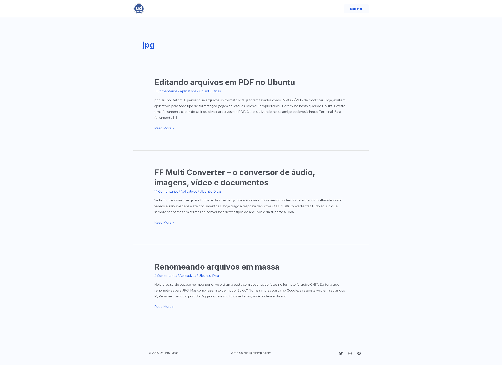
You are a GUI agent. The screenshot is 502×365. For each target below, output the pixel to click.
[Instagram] (350, 353)
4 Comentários (165, 276)
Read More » (164, 128)
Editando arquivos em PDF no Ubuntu (224, 82)
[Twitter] (341, 353)
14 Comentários (166, 191)
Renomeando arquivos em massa (217, 267)
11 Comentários (165, 91)
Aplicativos (188, 91)
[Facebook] (359, 353)
